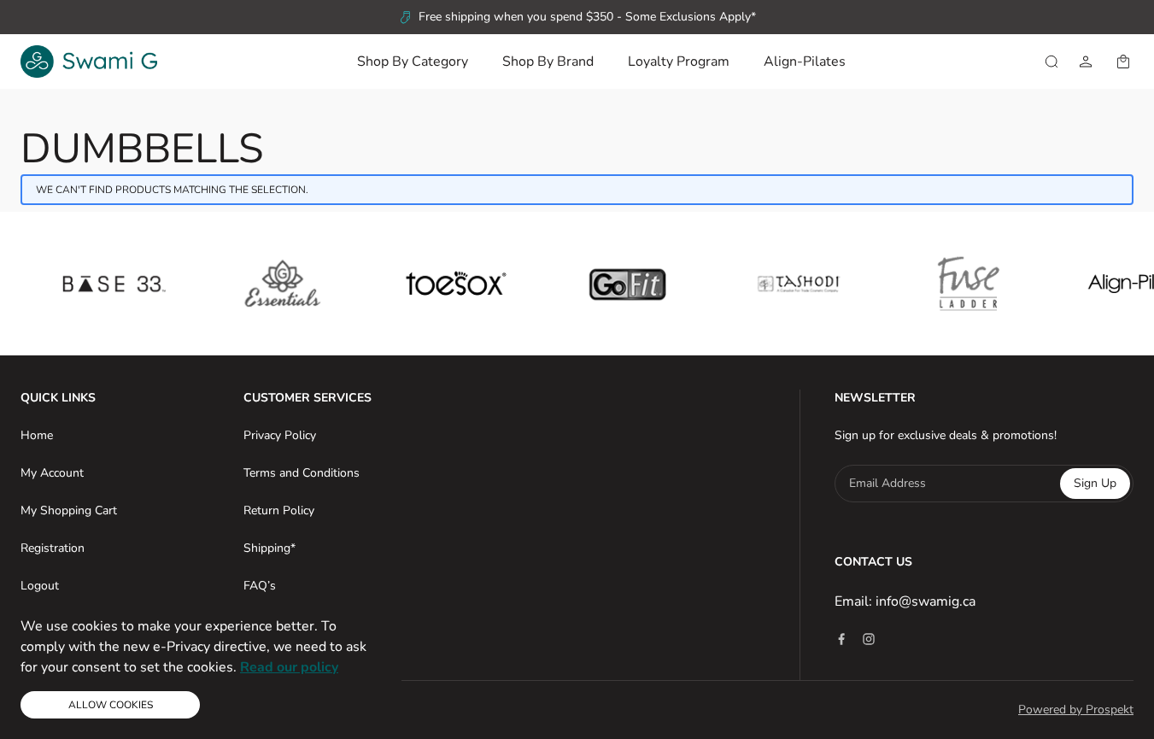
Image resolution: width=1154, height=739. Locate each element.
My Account (52, 473)
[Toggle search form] (1051, 61)
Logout (40, 586)
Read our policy (289, 667)
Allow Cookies (110, 705)
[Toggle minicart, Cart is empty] (1123, 61)
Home (37, 435)
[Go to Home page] (89, 62)
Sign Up (1095, 483)
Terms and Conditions (301, 473)
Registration (53, 548)
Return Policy (278, 510)
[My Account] (1085, 61)
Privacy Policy (279, 435)
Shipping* (269, 548)
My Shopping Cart (69, 510)
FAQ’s (259, 586)
